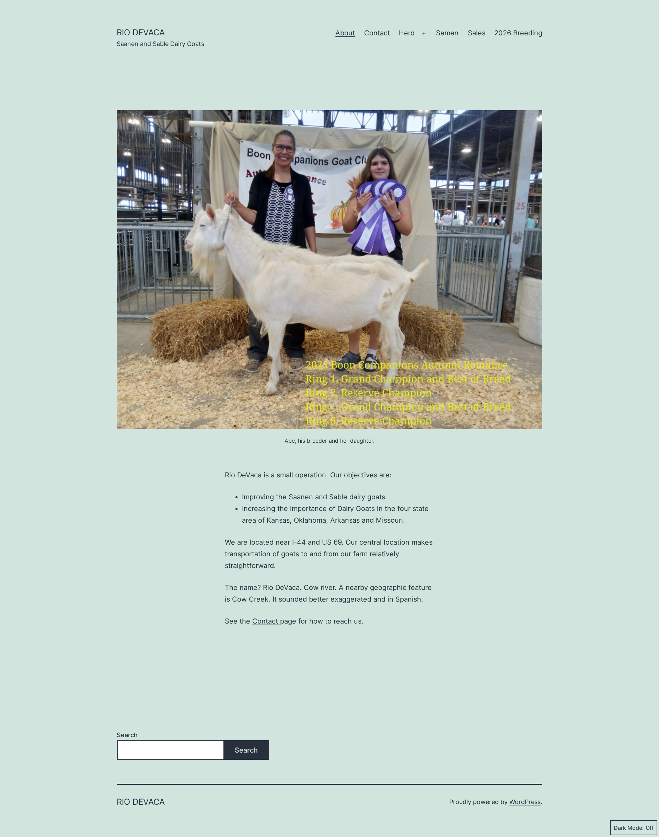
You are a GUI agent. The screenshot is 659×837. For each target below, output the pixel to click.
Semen (447, 33)
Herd (407, 33)
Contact (377, 33)
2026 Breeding (518, 33)
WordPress (525, 801)
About (345, 33)
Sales (476, 33)
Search (127, 735)
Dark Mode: (629, 827)
